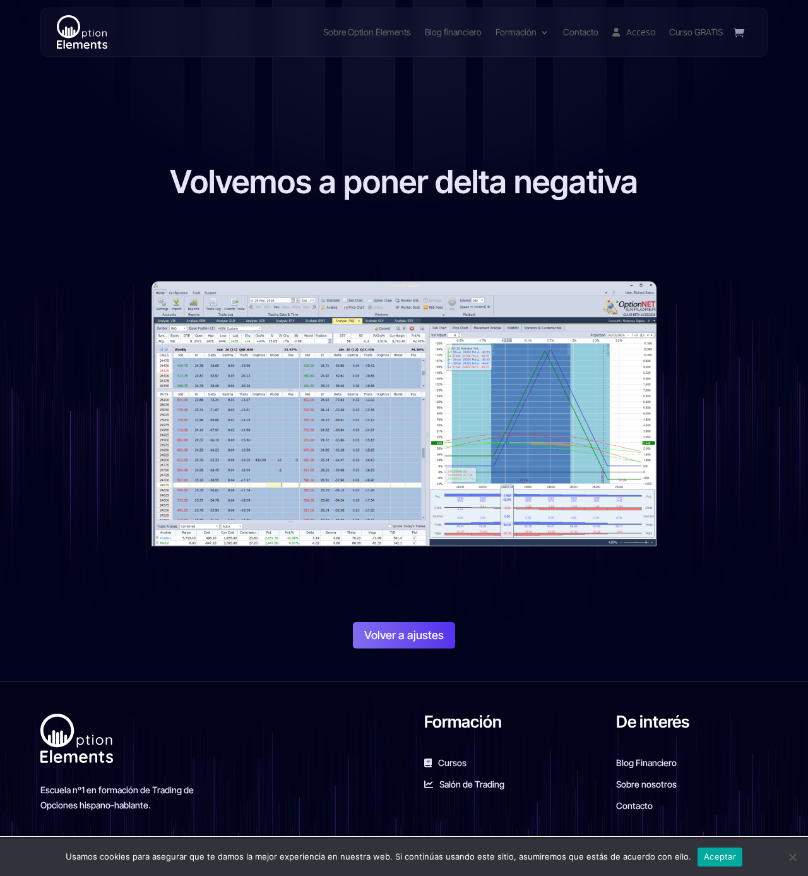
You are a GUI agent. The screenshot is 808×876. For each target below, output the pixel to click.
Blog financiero (453, 32)
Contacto (580, 32)
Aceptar (720, 856)
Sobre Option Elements (367, 32)
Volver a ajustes (404, 635)
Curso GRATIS (696, 32)
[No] (792, 857)
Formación (516, 32)
